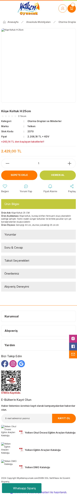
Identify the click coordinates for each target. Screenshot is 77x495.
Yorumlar (10, 234)
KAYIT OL (64, 418)
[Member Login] (62, 8)
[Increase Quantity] (71, 163)
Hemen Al (58, 174)
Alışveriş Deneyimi (16, 286)
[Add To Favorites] (5, 188)
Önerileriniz (11, 273)
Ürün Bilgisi (11, 204)
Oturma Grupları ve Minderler (44, 121)
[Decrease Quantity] (5, 163)
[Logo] (28, 8)
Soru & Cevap (13, 247)
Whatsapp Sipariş (24, 488)
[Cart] (72, 8)
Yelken (31, 126)
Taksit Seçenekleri (16, 260)
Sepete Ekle (19, 174)
